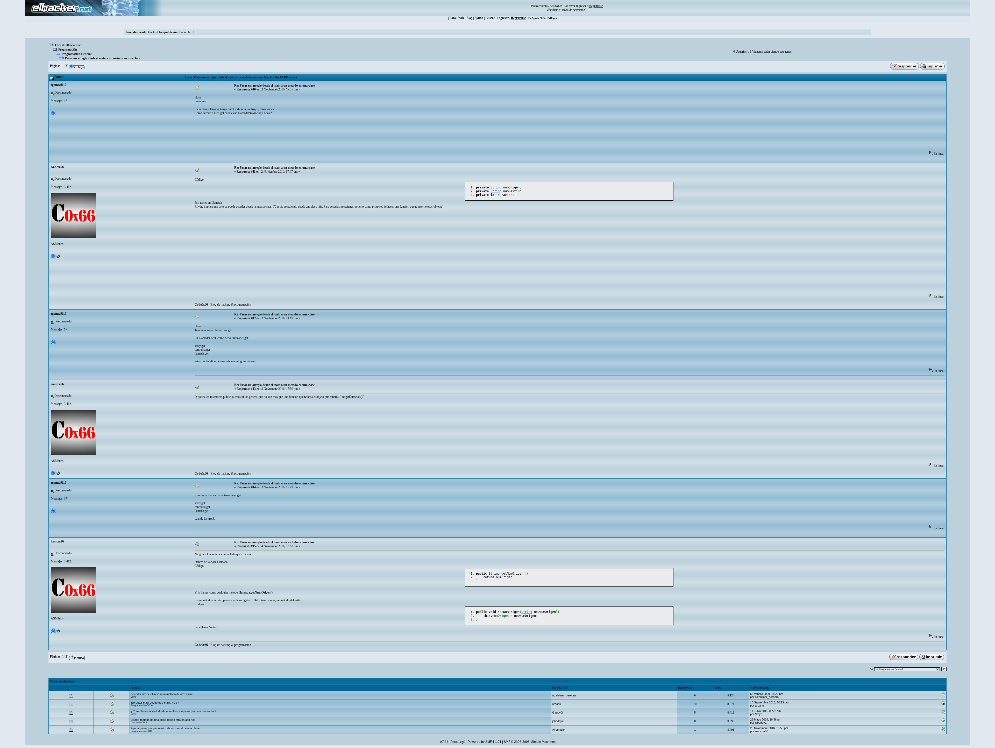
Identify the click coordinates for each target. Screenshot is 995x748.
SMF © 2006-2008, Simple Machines (530, 742)
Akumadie (558, 729)
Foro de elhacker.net (68, 45)
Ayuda (478, 18)
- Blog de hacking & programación (223, 304)
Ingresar (581, 6)
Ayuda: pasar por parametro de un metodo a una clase (165, 728)
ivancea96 (57, 167)
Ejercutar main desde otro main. (151, 702)
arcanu (556, 703)
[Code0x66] (58, 257)
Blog (469, 18)
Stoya (758, 714)
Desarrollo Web (139, 722)
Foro (453, 18)
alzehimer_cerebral (564, 695)
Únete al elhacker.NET (171, 32)
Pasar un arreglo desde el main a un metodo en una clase (102, 58)
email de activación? (574, 10)
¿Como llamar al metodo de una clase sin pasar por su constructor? (173, 711)
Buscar (490, 18)
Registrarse (518, 18)
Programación (67, 49)
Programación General (76, 54)
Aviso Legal (457, 742)
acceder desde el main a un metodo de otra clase (162, 694)
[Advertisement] (289, 134)
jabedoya (558, 721)
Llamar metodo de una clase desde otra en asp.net (163, 719)
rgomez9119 (58, 85)
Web (461, 18)
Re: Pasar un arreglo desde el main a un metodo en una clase (274, 85)
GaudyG (557, 712)
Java (133, 697)
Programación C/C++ (142, 705)
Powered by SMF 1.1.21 (484, 742)
